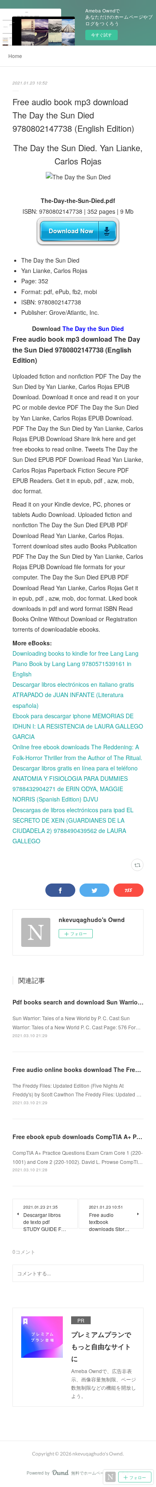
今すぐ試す (101, 35)
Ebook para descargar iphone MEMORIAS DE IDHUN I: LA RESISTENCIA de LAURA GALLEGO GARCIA (77, 726)
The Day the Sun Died (93, 328)
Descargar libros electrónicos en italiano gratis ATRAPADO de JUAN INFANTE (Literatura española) (73, 694)
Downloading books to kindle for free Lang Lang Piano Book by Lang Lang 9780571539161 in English (75, 663)
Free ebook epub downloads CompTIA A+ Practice (84, 1136)
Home (15, 55)
